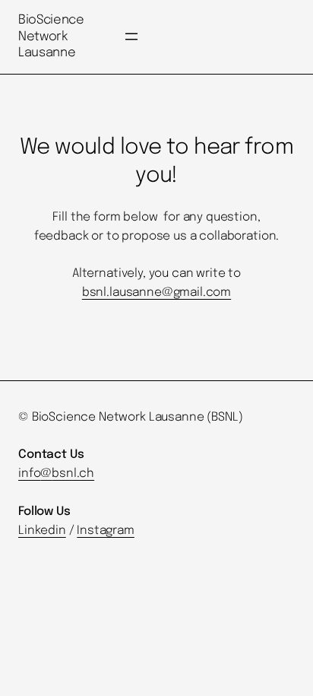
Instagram (105, 531)
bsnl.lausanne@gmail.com (156, 293)
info (29, 474)
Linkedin (42, 531)
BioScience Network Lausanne (51, 36)
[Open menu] (131, 36)
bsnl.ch (73, 474)
